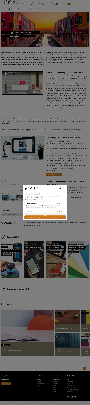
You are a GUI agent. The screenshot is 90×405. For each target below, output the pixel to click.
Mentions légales (39, 199)
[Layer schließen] (62, 188)
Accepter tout (55, 217)
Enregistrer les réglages (34, 217)
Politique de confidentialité (30, 199)
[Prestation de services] (58, 203)
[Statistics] (58, 211)
